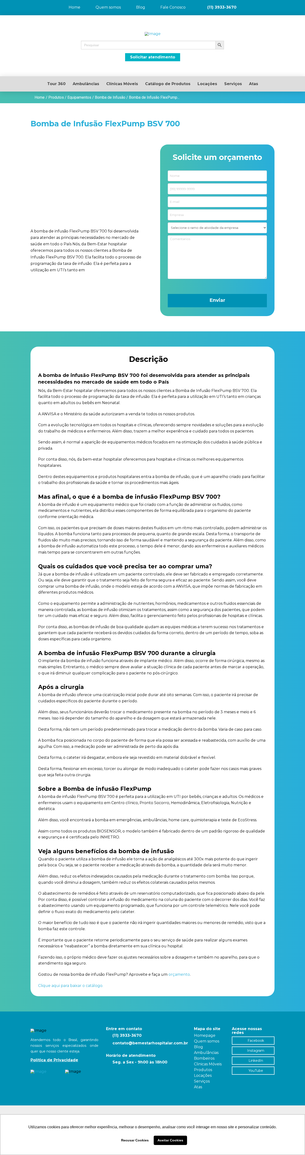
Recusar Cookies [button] (135, 1140)
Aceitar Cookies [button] (170, 1140)
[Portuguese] (288, 3)
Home (40, 97)
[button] (152, 45)
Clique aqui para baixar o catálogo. (70, 985)
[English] (294, 3)
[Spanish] (301, 3)
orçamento (179, 974)
